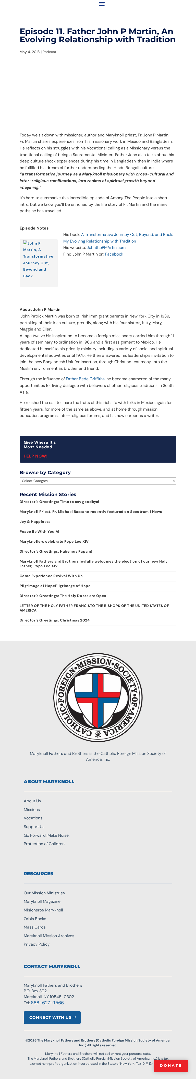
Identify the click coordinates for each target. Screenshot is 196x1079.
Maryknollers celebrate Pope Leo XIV (54, 541)
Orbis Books (35, 918)
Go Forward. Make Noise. (46, 835)
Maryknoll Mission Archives (49, 935)
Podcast (49, 51)
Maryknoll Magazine (42, 901)
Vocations (33, 818)
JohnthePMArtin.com (106, 247)
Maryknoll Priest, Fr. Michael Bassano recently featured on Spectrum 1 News (91, 511)
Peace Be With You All (40, 531)
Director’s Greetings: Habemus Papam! (56, 551)
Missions (32, 809)
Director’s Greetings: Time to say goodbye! (59, 501)
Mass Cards (35, 927)
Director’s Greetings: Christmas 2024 (55, 620)
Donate (171, 1065)
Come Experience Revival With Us (51, 576)
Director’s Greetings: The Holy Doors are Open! (64, 595)
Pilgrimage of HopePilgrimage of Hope (55, 585)
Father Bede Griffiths (85, 379)
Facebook (114, 254)
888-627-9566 (47, 1003)
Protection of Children (44, 843)
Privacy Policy (37, 944)
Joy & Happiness (35, 521)
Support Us (34, 826)
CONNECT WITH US (50, 1017)
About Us (32, 801)
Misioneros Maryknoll (43, 910)
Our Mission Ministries (44, 893)
